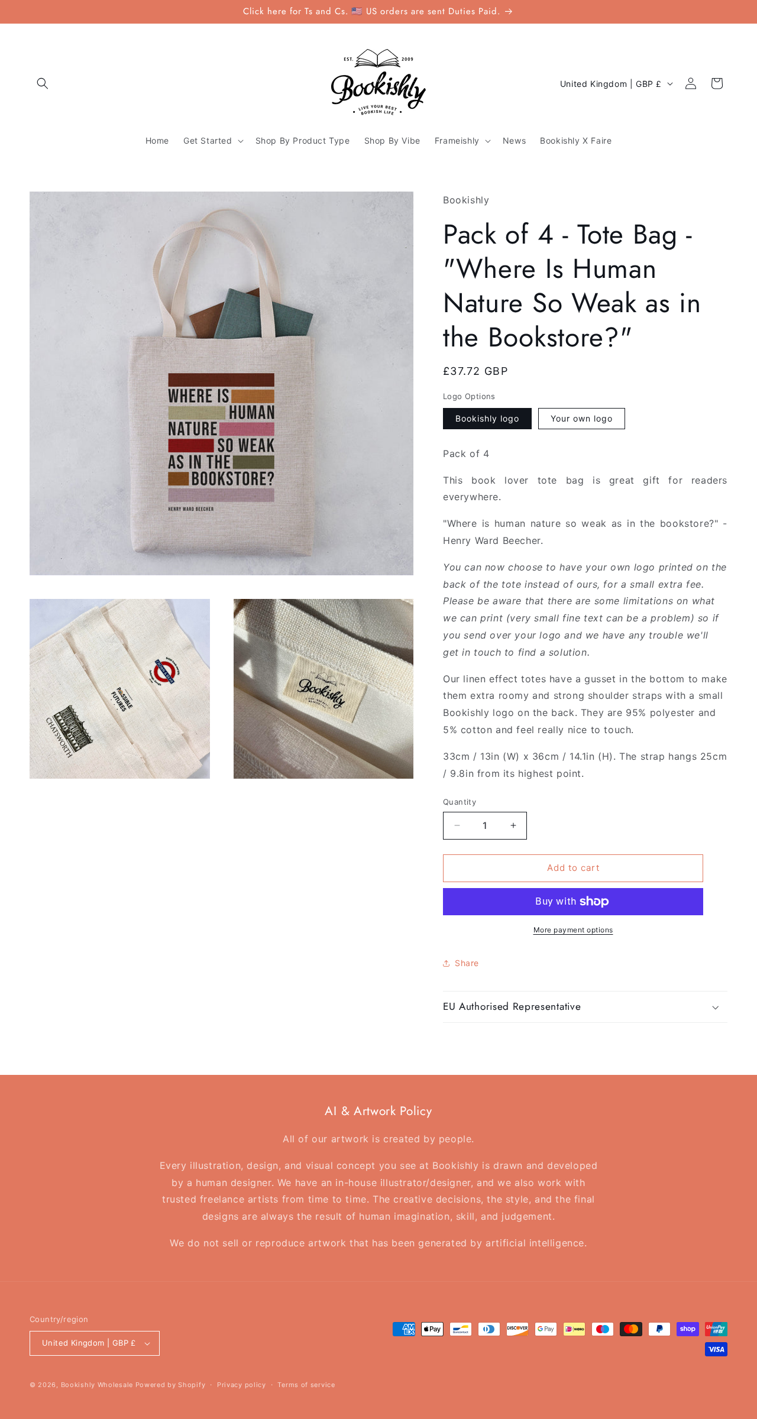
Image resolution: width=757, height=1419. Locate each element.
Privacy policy (241, 1385)
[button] (43, 83)
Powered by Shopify (170, 1385)
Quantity (459, 801)
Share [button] (467, 963)
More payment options (573, 929)
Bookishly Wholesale (97, 1385)
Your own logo (582, 418)
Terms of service (306, 1385)
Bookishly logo (487, 418)
